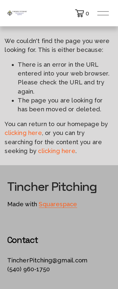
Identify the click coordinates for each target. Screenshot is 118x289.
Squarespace (58, 204)
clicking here (23, 132)
